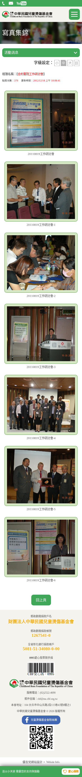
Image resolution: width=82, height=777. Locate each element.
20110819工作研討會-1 (41, 224)
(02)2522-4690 (4, 3)
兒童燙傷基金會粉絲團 (44, 719)
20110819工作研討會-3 (41, 367)
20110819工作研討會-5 (41, 509)
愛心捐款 (73, 771)
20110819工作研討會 (41, 154)
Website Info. (53, 762)
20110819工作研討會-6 (41, 580)
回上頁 (41, 600)
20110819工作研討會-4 (41, 438)
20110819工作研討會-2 (41, 296)
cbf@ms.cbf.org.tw (11, 3)
